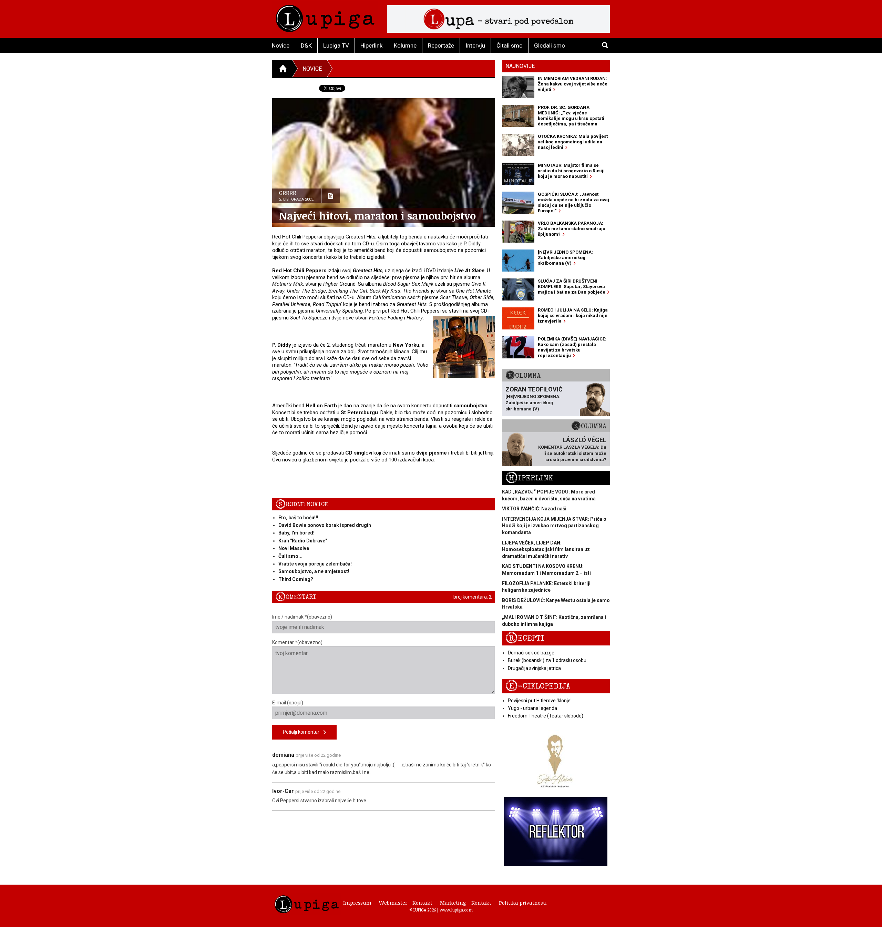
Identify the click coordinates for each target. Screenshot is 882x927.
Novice (280, 45)
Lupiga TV (336, 45)
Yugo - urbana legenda (532, 708)
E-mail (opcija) (287, 702)
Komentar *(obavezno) (297, 642)
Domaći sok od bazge (531, 652)
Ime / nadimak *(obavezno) (302, 617)
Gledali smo (549, 45)
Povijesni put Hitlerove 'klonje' (540, 700)
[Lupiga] (325, 17)
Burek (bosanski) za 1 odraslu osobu (547, 660)
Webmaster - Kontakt (405, 902)
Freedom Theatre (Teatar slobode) (545, 716)
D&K (306, 45)
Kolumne (405, 45)
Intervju (475, 45)
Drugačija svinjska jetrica (534, 668)
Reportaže (441, 45)
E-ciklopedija (537, 686)
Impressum (357, 902)
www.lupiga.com (456, 910)
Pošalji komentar (303, 732)
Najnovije (520, 66)
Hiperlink (371, 45)
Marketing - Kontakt (465, 902)
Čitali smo (509, 45)
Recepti (524, 638)
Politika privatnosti (523, 902)
